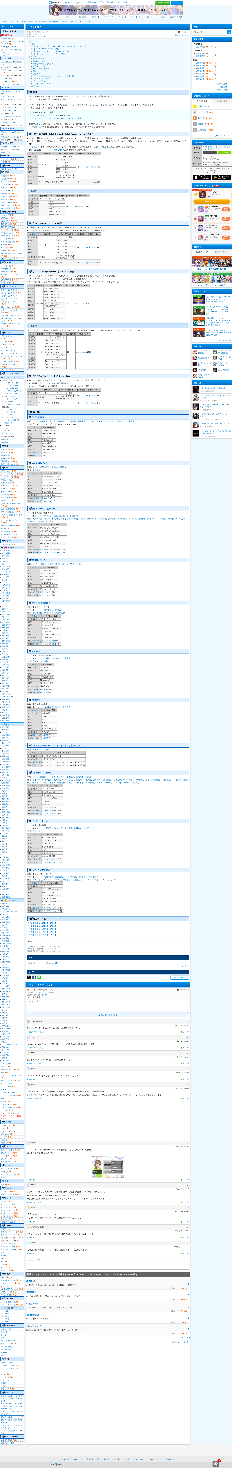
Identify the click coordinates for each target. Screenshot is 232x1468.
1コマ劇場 (6, 1134)
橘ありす (183, 519)
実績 (2, 1264)
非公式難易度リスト (11, 1308)
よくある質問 (6, 215)
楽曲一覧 (149, 17)
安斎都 (4, 564)
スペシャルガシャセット (10, 122)
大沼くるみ (6, 588)
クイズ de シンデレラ (9, 315)
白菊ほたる (48, 661)
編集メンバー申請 (176, 17)
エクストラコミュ (7, 1162)
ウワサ (4, 1137)
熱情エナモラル (39, 66)
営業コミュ (5, 1159)
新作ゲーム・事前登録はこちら (210, 269)
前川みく (48, 749)
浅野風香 (102, 519)
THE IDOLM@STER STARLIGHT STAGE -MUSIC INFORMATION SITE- (12, 1406)
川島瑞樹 (81, 877)
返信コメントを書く (36, 1032)
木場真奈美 (6, 767)
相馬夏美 (5, 978)
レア (11, 401)
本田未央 (108, 783)
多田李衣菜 (37, 749)
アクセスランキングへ (222, 136)
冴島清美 (5, 957)
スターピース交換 (73, 118)
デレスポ (4, 1355)
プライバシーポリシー (154, 1459)
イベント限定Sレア (14, 399)
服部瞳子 (111, 519)
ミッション (9, 1188)
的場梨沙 (119, 421)
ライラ (4, 892)
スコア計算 (5, 495)
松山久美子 (6, 1028)
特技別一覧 (8, 423)
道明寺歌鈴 (37, 613)
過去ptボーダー (7, 269)
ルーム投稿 (5, 188)
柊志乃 (4, 841)
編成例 (163, 17)
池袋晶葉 (5, 569)
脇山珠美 (5, 894)
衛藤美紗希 (6, 920)
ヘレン (4, 855)
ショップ (36, 118)
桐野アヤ (5, 769)
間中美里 (5, 689)
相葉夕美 (5, 906)
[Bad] (187, 1032)
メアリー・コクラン (92, 880)
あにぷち (4, 1267)
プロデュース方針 (8, 1247)
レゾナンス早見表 (8, 526)
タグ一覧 (183, 966)
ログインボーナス (8, 236)
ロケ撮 (3, 1178)
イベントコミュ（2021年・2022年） (42, 926)
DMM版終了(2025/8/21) (10, 47)
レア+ (6, 401)
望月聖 (4, 876)
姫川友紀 (5, 1015)
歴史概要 (4, 162)
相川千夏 (162, 519)
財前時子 (5, 951)
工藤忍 (4, 604)
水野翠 (4, 871)
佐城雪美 (5, 788)
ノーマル (16, 404)
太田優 (4, 582)
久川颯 (135, 783)
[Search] (229, 32)
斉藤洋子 (5, 954)
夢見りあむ (62, 421)
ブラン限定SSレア (13, 388)
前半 (3, 152)
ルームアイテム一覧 (8, 1169)
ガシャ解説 (5, 248)
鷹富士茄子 (60, 877)
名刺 (2, 1253)
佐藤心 (43, 564)
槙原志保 (5, 1026)
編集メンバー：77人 (96, 2)
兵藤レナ (5, 673)
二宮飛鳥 (5, 833)
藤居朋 (4, 847)
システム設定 (6, 1350)
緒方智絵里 (6, 593)
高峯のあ (5, 815)
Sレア (13, 396)
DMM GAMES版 (7, 259)
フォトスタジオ (6, 1104)
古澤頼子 (5, 852)
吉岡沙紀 (5, 889)
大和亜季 (68, 828)
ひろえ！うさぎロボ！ (9, 290)
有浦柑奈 (5, 561)
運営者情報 (170, 1459)
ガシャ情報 (5, 87)
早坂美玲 (72, 421)
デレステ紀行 (7, 1295)
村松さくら (6, 702)
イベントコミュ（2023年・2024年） (42, 923)
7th (7, 350)
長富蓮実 (5, 659)
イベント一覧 (136, 17)
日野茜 (4, 1013)
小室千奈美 (6, 780)
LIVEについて (6, 471)
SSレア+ (7, 383)
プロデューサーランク (9, 1235)
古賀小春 (5, 614)
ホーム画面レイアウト (9, 1341)
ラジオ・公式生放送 (8, 1368)
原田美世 (5, 670)
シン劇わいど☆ (6, 1125)
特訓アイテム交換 (8, 1222)
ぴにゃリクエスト (7, 492)
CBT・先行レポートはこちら (210, 285)
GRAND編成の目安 (9, 512)
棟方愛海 (5, 699)
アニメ (3, 1371)
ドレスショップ (7, 1207)
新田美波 (5, 831)
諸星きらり (45, 777)
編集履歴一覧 (225, 87)
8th (3, 350)
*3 (73, 398)
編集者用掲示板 (6, 1440)
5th (15, 350)
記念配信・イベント (8, 1383)
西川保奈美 (6, 828)
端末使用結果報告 (7, 205)
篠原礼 (4, 794)
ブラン (4, 347)
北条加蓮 (5, 857)
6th (11, 350)
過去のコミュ (36, 86)
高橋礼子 (5, 809)
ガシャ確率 (5, 370)
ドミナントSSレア (13, 394)
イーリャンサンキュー (42, 81)
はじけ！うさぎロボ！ (9, 296)
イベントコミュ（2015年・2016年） (42, 935)
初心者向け (6, 218)
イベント (34, 963)
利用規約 (139, 1459)
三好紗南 (5, 1036)
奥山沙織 (5, 596)
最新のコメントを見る (109, 1015)
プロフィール (6, 1229)
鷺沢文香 (5, 783)
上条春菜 (34, 783)
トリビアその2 (7, 1286)
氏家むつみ (172, 519)
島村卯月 (44, 421)
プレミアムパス (7, 1216)
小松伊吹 (5, 949)
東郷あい (5, 823)
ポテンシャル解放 (7, 1081)
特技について (6, 501)
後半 (8, 152)
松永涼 (54, 467)
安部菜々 (96, 780)
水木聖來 (5, 868)
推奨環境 (4, 251)
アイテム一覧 (6, 1219)
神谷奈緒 (87, 780)
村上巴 (50, 564)
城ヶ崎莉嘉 (37, 519)
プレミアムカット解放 (9, 1095)
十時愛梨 (5, 986)
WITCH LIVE (6, 489)
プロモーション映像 (8, 1365)
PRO (6, 1311)
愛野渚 (4, 904)
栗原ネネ (5, 609)
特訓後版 (5, 442)
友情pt (3, 1256)
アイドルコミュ (6, 1153)
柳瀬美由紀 (6, 715)
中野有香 (166, 780)
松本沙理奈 (6, 865)
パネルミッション (8, 233)
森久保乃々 (101, 421)
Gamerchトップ (64, 1459)
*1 (73, 177)
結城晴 (82, 519)
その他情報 (6, 452)
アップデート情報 (7, 159)
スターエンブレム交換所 (10, 84)
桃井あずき (6, 707)
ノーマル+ (8, 404)
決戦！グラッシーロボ (9, 299)
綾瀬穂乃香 (6, 735)
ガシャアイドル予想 (8, 1305)
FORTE (7, 1322)
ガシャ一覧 (122, 17)
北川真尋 (49, 521)
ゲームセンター (10, 286)
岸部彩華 (5, 764)
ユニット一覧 (6, 1110)
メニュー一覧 (6, 1329)
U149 (4, 1374)
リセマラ (4, 245)
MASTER (7, 1314)
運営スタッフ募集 (93, 1459)
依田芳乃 (70, 564)
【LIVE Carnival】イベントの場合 (46, 49)
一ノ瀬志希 (129, 421)
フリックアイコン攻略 (10, 474)
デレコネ (8, 1122)
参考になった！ (181, 35)
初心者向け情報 (6, 224)
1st (16, 353)
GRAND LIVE (7, 486)
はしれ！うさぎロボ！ (9, 293)
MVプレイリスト (7, 531)
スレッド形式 (40, 992)
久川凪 (79, 564)
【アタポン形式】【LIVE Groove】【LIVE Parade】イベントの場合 (59, 46)
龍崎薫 (4, 1058)
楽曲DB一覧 (5, 455)
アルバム (4, 1338)
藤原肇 (4, 849)
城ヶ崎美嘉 (90, 783)
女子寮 (3, 1090)
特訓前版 (5, 439)
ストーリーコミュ (7, 1150)
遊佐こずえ (6, 718)
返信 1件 (32, 1079)
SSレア (15, 383)
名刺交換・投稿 (6, 196)
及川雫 (65, 516)
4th (3, 353)
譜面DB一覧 (5, 458)
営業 (6, 1181)
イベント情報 (6, 58)
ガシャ (7, 333)
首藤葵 (75, 519)
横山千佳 (5, 721)
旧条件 (34, 191)
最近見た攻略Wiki (222, 252)
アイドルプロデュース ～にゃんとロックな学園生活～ (54, 76)
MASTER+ (8, 1316)
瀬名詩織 (5, 804)
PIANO (6, 1319)
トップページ (68, 17)
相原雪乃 (5, 551)
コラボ (3, 1386)
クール (6, 431)
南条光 (88, 777)
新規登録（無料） (163, 2)
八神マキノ (152, 519)
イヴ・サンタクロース (10, 912)
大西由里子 (6, 585)
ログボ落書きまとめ (8, 1280)
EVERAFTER (38, 59)
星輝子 (4, 1018)
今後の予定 (5, 55)
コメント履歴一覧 (223, 84)
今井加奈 (5, 574)
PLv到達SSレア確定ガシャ (11, 117)
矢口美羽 (132, 519)
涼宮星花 (5, 646)
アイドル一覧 (109, 17)
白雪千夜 (36, 470)
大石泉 (52, 421)
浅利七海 (66, 658)
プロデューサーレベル (9, 1232)
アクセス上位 (202, 101)
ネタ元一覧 (6, 1270)
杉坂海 (4, 973)
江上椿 (4, 580)
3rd (7, 353)
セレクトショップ (8, 1210)
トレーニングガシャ (8, 362)
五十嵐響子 (6, 566)
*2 (73, 258)
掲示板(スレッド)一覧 (179, 1342)
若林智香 (5, 1060)
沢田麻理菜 (6, 962)
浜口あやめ (48, 707)
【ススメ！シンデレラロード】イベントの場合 (51, 51)
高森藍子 (157, 780)
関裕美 (58, 610)
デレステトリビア (7, 1283)
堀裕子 (148, 780)
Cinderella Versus (7, 307)
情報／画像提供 (6, 202)
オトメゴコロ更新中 (41, 69)
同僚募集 (4, 193)
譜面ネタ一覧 (7, 1292)
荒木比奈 (70, 777)
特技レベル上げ (7, 1069)
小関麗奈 (5, 946)
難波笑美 (5, 997)
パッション (8, 433)
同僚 (2, 1258)
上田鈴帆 (31, 521)
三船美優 (57, 516)
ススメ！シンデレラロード (52, 279)
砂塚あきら (6, 801)
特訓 (2, 1072)
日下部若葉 (122, 519)
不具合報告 (5, 199)
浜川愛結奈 (6, 1005)
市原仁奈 (48, 516)
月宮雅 (4, 651)
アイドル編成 (6, 1064)
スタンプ (4, 1332)
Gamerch (54, 2)
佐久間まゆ (58, 780)
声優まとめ (5, 1389)
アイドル (8, 541)
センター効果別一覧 (11, 420)
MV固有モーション (8, 534)
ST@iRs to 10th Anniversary (11, 146)
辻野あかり (48, 610)
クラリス (5, 606)
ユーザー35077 (41, 36)
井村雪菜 (5, 577)
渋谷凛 (4, 796)
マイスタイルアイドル (9, 1107)
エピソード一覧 (9, 377)
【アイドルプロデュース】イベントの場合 (49, 54)
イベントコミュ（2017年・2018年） (42, 932)
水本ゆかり (6, 691)
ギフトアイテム (6, 1084)
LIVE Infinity (5, 78)
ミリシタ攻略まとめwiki (9, 1431)
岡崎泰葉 (142, 519)
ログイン (177, 2)
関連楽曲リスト (6, 461)
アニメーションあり (9, 1175)
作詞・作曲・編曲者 (8, 464)
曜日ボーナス (7, 480)
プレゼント (5, 1335)
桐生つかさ (6, 772)
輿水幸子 (5, 617)
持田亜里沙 (6, 705)
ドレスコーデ (6, 1087)
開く (187, 1021)
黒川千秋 (5, 775)
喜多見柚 (117, 780)
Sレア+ (7, 396)
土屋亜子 (5, 983)
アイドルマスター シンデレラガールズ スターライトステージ (11, 1398)
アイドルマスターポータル (10, 1417)
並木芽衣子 (6, 991)
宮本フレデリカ (58, 777)
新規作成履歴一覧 (223, 90)
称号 (2, 1261)
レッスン (4, 1066)
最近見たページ (202, 252)
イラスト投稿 (6, 190)
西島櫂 (47, 519)
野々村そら (37, 880)
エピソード (9, 373)
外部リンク (9, 1393)
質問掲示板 (95, 17)
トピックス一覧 (225, 340)
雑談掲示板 (82, 17)
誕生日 (4, 1140)
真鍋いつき (6, 1034)
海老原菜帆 (6, 922)
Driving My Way (39, 61)
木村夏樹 (63, 467)
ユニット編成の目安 (8, 242)
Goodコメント (222, 101)
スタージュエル (91, 167)
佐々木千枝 (6, 785)
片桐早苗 (51, 783)
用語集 (3, 1277)
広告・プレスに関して (125, 1459)
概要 (33, 44)
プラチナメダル (52, 118)
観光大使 (5, 1143)
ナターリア (6, 989)
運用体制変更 (6, 38)
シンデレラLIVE (7, 1380)
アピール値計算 (7, 498)
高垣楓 (4, 807)
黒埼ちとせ (45, 467)
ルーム (7, 1165)
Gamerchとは (78, 1459)
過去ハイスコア (7, 272)
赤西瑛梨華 (67, 880)
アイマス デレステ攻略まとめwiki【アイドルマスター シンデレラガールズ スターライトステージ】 (115, 10)
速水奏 (111, 421)
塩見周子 (66, 707)
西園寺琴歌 (82, 421)
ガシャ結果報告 (6, 182)
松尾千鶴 (5, 860)
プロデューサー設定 (8, 1244)
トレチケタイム (7, 230)
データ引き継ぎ (6, 1347)
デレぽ (3, 1128)
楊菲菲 (4, 710)
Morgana (36, 71)
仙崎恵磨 (5, 975)
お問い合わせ (108, 1459)
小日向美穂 (48, 613)
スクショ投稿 (6, 185)
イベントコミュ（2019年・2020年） (42, 929)
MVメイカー (5, 329)
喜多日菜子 (107, 780)
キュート (7, 428)
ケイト (105, 880)
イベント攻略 (6, 239)
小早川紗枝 (139, 780)
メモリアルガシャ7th (8, 111)
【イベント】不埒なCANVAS (53, 150)
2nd (11, 353)
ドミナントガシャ (7, 96)
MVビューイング (7, 537)
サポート (4, 1353)
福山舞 (4, 675)
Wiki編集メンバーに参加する (118, 2)
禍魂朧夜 (36, 74)
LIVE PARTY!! (38, 115)
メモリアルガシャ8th (8, 108)
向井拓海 (74, 516)
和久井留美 (6, 897)
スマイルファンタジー (42, 84)
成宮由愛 (5, 825)
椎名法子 (5, 635)
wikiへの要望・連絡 (8, 208)
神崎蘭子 (5, 762)
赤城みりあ (92, 519)
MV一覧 (4, 528)
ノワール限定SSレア (14, 391)
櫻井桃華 (5, 633)
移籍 (2, 1098)
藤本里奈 (5, 678)
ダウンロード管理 (7, 1344)
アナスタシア (93, 877)
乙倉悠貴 (40, 521)
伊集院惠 (5, 740)
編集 (69, 3)
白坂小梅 (117, 783)
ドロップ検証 (7, 283)
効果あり (5, 1172)
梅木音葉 (5, 746)
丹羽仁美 (78, 880)
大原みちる (6, 590)
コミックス (5, 1377)
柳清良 (4, 712)
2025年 (34, 56)
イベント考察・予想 (8, 1302)
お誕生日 (4, 1101)
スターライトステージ (42, 79)
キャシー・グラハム (52, 880)
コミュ (79, 96)
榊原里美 (5, 628)
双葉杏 (4, 681)
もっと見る (184, 1337)
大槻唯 (92, 421)
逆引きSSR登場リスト (10, 1289)
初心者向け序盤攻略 (8, 227)
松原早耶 (5, 686)
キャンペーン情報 (7, 128)
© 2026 (52, 1464)
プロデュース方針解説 (10, 1250)
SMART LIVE (7, 483)
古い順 (44, 995)
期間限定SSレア (12, 385)
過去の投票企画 (6, 1362)
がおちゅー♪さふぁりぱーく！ (45, 64)
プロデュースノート (58, 380)
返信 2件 (32, 1254)
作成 (79, 3)
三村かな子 (65, 519)
